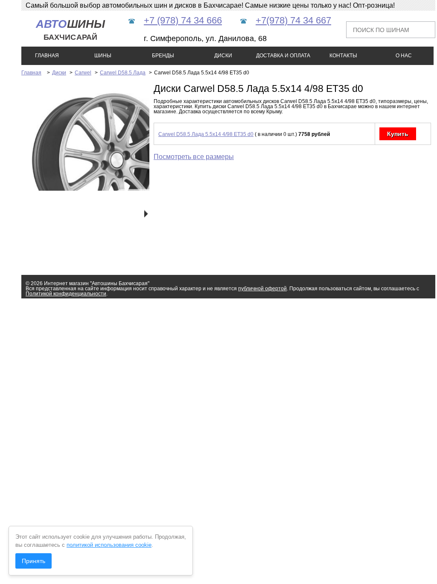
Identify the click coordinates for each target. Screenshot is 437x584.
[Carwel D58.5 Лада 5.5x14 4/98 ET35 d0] (101, 189)
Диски (59, 73)
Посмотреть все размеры (194, 156)
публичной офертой (262, 289)
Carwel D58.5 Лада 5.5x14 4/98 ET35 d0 (205, 134)
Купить (397, 133)
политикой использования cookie (109, 545)
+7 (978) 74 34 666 (183, 20)
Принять (33, 560)
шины (70, 29)
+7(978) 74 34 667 (293, 20)
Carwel (83, 73)
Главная (31, 73)
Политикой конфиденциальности (66, 294)
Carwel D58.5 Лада (123, 73)
